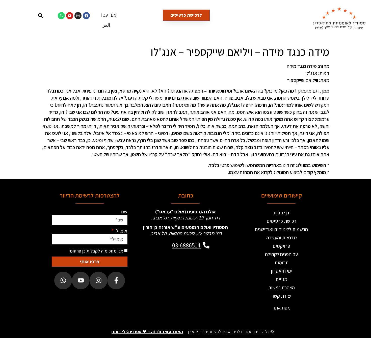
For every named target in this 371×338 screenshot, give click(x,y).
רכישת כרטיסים (281, 221)
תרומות (281, 262)
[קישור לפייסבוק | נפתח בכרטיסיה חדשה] (86, 15)
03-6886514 (186, 245)
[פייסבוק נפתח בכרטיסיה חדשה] (116, 280)
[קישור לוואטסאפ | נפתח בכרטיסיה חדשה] (61, 15)
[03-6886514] (206, 245)
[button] (40, 15)
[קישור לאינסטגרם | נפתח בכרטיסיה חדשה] (78, 15)
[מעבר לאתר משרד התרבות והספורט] (203, 271)
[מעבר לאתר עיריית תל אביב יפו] (167, 271)
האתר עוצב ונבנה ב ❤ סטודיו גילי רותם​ (147, 331)
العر (106, 25)
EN (113, 15)
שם (124, 212)
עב (105, 15)
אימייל (121, 231)
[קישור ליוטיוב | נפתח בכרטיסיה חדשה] (69, 15)
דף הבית (281, 212)
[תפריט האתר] (27, 15)
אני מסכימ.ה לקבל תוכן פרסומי (96, 251)
